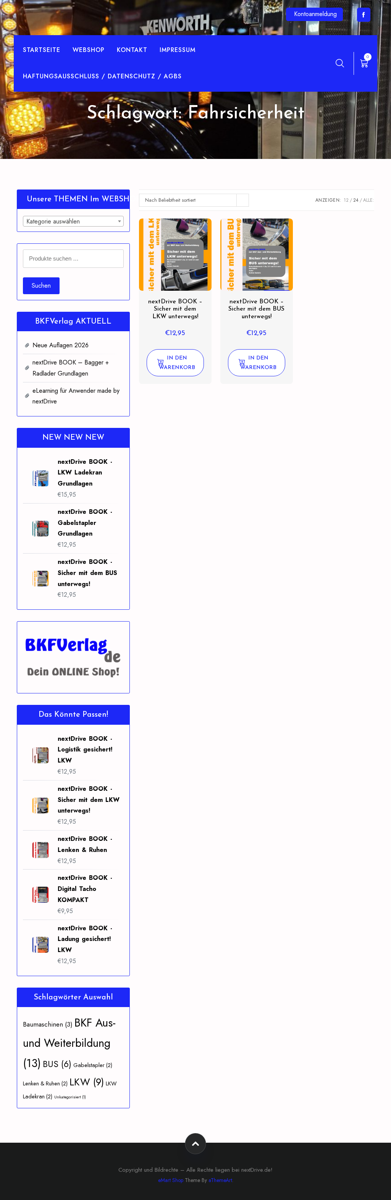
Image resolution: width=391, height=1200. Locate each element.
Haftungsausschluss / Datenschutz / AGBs (102, 76)
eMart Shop (170, 1180)
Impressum (178, 49)
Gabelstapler (92, 1065)
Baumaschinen (48, 1024)
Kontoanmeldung (315, 14)
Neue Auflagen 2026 (60, 345)
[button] (175, 362)
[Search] (340, 63)
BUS (57, 1064)
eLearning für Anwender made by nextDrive (76, 396)
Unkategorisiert (70, 1097)
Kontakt (132, 49)
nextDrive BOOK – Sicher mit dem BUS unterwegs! (256, 309)
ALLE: (368, 200)
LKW (86, 1082)
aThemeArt (220, 1180)
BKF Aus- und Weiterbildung (69, 1043)
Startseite (41, 49)
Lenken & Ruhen (45, 1083)
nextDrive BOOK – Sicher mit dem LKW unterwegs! (175, 309)
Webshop (89, 49)
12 (346, 200)
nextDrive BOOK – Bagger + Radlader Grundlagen (70, 368)
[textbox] (73, 221)
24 (356, 200)
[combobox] (73, 221)
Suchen (41, 285)
